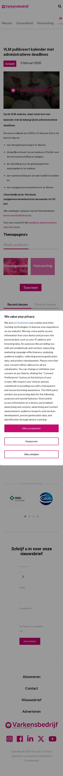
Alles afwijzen (31, 454)
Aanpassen (31, 441)
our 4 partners (21, 322)
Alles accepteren (31, 428)
